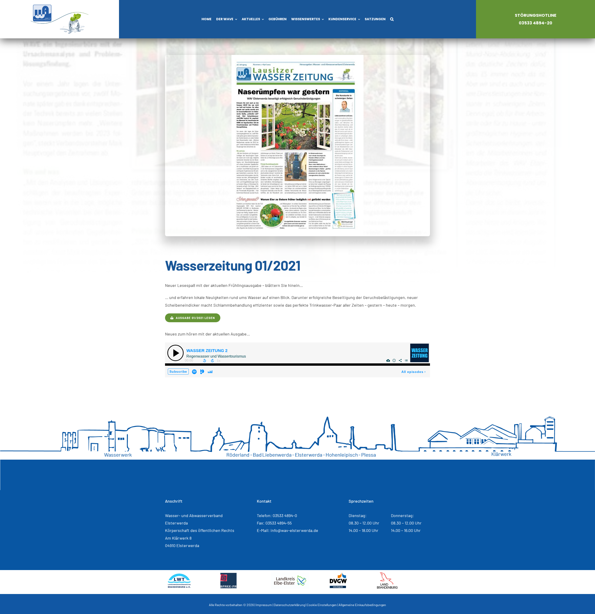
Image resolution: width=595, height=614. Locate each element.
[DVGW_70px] (338, 574)
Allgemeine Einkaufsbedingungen (362, 605)
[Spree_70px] (228, 574)
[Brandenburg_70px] (387, 574)
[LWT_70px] (179, 574)
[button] (392, 19)
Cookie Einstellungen (322, 605)
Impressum (264, 605)
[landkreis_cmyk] (290, 574)
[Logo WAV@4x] (59, 6)
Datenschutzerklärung (289, 605)
